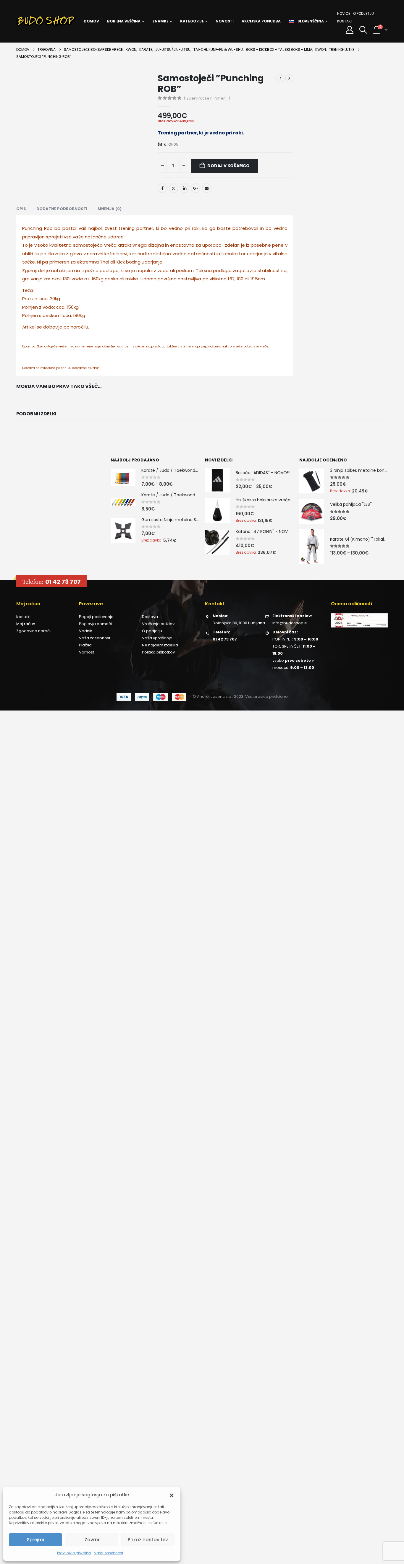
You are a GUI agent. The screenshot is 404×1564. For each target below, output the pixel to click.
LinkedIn (184, 188)
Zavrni (92, 1540)
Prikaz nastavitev (148, 1540)
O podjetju (363, 13)
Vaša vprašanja (157, 638)
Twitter (173, 188)
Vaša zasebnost (108, 1552)
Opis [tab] (21, 209)
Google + (195, 188)
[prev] (280, 78)
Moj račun (25, 624)
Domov (91, 21)
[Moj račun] (349, 30)
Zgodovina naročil (33, 631)
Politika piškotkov (158, 652)
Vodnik (85, 631)
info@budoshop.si (289, 623)
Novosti (225, 21)
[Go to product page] (123, 477)
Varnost (86, 652)
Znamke (160, 21)
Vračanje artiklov (158, 624)
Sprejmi (35, 1540)
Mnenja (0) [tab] (110, 209)
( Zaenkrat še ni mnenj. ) (207, 98)
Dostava (150, 617)
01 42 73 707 (63, 582)
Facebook (162, 188)
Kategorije (192, 21)
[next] (289, 78)
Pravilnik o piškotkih (74, 1552)
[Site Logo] (45, 21)
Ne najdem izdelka (160, 645)
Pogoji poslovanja (96, 617)
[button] (171, 1495)
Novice (343, 13)
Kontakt (345, 21)
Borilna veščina (123, 21)
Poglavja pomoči (95, 624)
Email (206, 188)
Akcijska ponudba (261, 21)
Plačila (85, 645)
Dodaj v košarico (228, 166)
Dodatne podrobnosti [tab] (61, 209)
